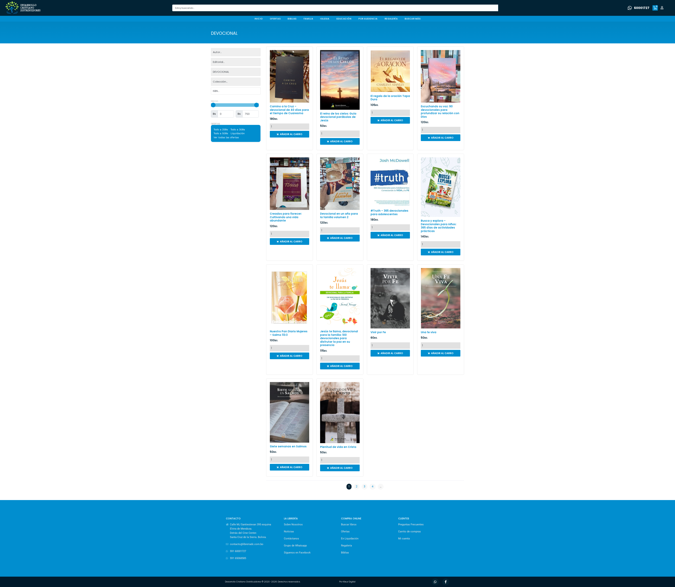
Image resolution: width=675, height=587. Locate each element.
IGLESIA (324, 18)
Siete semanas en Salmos (288, 446)
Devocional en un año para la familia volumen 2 (339, 215)
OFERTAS (275, 18)
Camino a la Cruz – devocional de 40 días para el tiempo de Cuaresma (289, 110)
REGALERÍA (391, 18)
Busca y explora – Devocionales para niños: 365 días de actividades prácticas (438, 226)
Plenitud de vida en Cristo (338, 447)
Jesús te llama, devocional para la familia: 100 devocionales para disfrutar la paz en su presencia (339, 338)
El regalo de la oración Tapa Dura (390, 97)
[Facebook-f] (445, 581)
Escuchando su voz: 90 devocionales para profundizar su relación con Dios (440, 112)
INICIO (259, 18)
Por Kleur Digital (347, 581)
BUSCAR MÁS (412, 18)
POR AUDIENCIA (368, 18)
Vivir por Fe (378, 332)
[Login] (662, 8)
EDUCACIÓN (344, 18)
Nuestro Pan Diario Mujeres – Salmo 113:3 (288, 333)
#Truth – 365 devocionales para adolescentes (389, 212)
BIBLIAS (292, 18)
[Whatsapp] (435, 581)
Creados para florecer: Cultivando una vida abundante (286, 217)
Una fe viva (428, 332)
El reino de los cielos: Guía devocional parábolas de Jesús (338, 117)
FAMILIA (308, 18)
